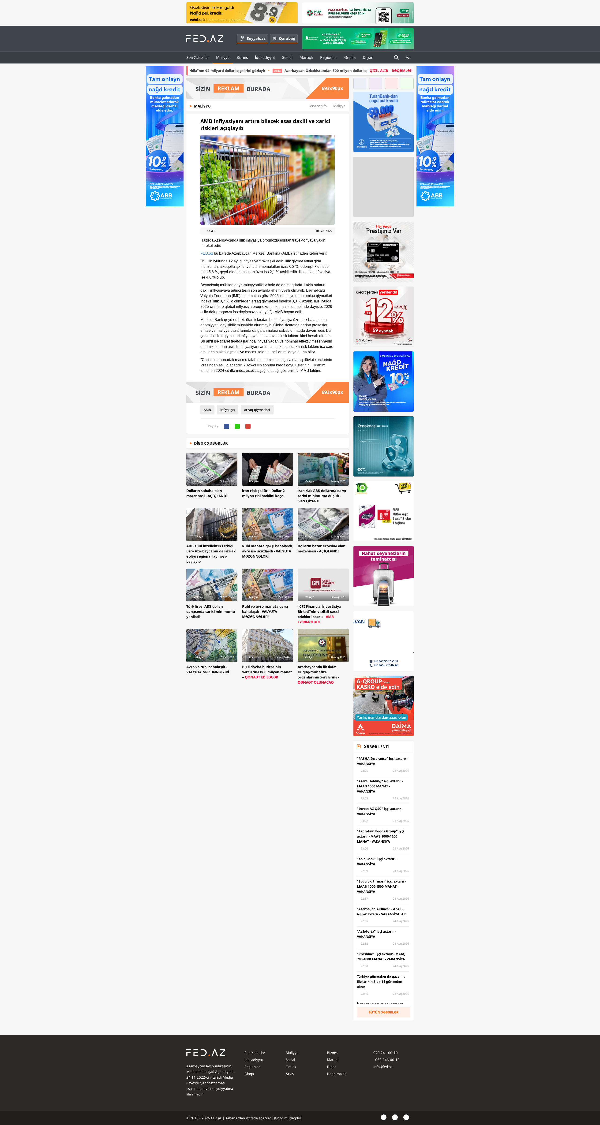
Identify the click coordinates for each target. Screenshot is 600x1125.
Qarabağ (287, 38)
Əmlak (350, 57)
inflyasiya (227, 409)
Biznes (242, 57)
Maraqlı (306, 57)
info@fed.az (382, 1066)
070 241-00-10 (385, 1052)
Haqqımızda (336, 1073)
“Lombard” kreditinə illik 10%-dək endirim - (380, 70)
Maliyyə (222, 57)
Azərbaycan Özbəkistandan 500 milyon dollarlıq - (250, 70)
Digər (368, 57)
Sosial (287, 57)
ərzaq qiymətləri (257, 409)
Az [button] (408, 57)
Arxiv (290, 1073)
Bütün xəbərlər (383, 1012)
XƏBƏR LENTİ (376, 746)
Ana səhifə (318, 106)
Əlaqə (249, 1073)
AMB (207, 409)
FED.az (206, 253)
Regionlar (328, 57)
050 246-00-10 (387, 1059)
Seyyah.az (256, 38)
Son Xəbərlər (197, 57)
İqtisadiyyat (265, 57)
